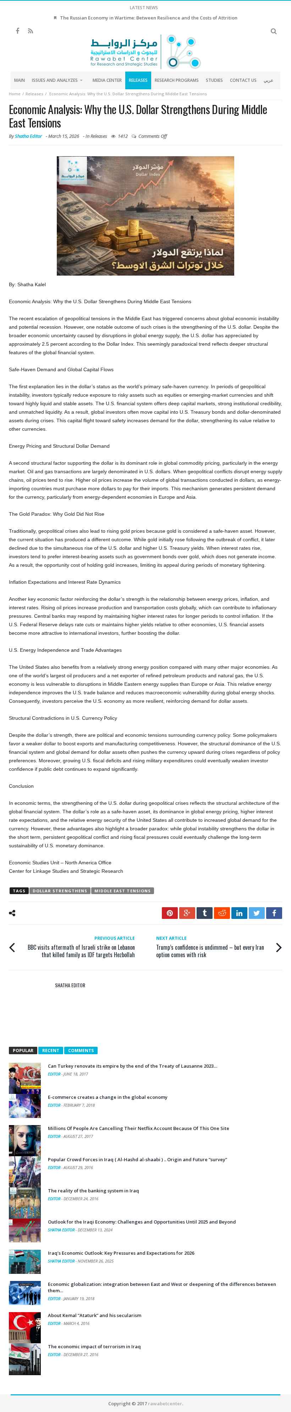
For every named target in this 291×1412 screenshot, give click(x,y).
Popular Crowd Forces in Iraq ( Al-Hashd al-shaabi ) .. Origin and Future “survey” (137, 1159)
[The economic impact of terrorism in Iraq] (25, 1359)
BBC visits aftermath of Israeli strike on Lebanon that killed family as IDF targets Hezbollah (81, 947)
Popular (23, 1050)
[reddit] (222, 913)
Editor (54, 1074)
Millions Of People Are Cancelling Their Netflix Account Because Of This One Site (138, 1128)
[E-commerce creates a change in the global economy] (25, 1106)
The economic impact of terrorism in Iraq (94, 1346)
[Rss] (30, 31)
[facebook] (274, 913)
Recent (50, 1050)
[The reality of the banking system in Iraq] (25, 1203)
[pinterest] (170, 913)
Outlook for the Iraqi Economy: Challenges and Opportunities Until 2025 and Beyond (142, 1222)
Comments (81, 1050)
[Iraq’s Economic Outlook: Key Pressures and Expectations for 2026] (25, 1262)
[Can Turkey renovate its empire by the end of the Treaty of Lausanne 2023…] (25, 1079)
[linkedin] (239, 913)
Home (15, 93)
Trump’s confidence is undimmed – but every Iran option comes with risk (210, 947)
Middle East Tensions (122, 890)
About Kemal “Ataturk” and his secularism (94, 1315)
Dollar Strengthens (60, 890)
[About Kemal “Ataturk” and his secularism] (25, 1328)
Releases (34, 93)
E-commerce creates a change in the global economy (108, 1097)
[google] (187, 913)
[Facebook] (17, 31)
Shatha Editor (28, 136)
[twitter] (257, 913)
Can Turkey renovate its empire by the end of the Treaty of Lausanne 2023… (132, 1066)
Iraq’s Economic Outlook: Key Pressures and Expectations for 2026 (121, 1253)
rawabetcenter (165, 1403)
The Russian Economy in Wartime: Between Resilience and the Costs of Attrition (148, 18)
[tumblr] (205, 913)
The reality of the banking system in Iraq (93, 1190)
